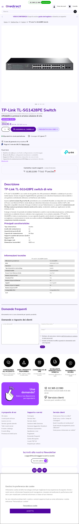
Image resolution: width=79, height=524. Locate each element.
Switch (23, 22)
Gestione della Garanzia (35, 423)
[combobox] (40, 11)
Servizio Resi (31, 418)
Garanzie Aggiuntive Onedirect (37, 426)
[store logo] (13, 6)
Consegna (30, 416)
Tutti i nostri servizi (7, 426)
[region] (39, 498)
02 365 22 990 (55, 388)
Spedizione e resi (32, 431)
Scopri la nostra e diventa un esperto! (39, 16)
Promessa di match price (9, 433)
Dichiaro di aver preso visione (59, 337)
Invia (42, 347)
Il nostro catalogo (7, 428)
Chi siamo (5, 416)
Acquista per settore (33, 444)
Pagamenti (30, 433)
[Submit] (75, 11)
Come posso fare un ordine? (62, 416)
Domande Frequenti (33, 436)
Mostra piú (25, 144)
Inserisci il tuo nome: (47, 324)
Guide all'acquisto (33, 439)
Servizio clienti (55, 397)
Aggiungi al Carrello (24, 129)
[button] (9, 412)
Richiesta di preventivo (34, 428)
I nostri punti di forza (8, 418)
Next (77, 16)
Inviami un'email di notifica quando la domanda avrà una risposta (58, 342)
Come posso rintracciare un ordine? (64, 430)
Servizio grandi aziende (9, 423)
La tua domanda (7, 324)
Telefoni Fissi (14, 22)
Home (6, 22)
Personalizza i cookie (30, 506)
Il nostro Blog (6, 431)
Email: (43, 329)
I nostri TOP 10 (32, 441)
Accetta (30, 511)
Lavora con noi (6, 421)
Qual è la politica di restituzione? (63, 423)
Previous (2, 16)
